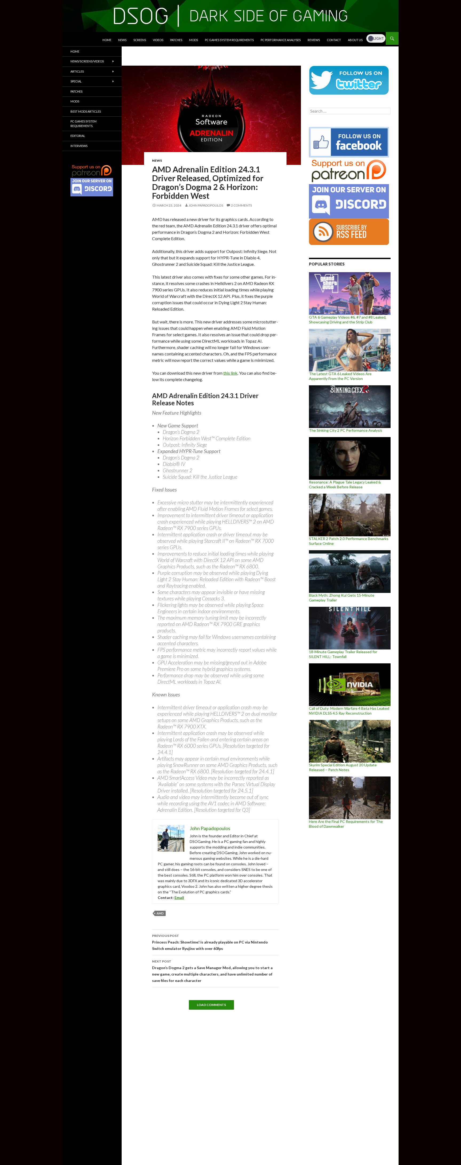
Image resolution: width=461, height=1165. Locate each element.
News (122, 40)
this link (230, 372)
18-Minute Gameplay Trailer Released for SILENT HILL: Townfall (343, 654)
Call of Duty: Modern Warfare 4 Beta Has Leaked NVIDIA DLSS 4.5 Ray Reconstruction (349, 710)
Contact (334, 40)
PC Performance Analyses (281, 40)
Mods (193, 40)
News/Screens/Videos (87, 61)
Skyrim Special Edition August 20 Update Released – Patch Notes (343, 767)
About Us (355, 40)
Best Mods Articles (85, 111)
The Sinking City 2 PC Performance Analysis (345, 430)
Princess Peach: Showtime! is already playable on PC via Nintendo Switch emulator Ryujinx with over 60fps (210, 942)
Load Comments (211, 1005)
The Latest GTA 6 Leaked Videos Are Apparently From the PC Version (340, 376)
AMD (160, 913)
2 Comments (241, 205)
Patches (176, 40)
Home (106, 40)
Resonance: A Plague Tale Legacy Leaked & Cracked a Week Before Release (345, 484)
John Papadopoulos (206, 205)
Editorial (77, 135)
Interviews (79, 146)
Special (76, 81)
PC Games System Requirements (229, 40)
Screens (139, 40)
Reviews (314, 40)
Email (179, 897)
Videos (158, 40)
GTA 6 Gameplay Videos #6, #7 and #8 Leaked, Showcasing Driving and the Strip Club (347, 319)
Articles (77, 71)
